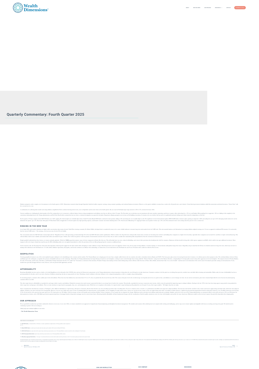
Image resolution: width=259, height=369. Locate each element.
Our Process (207, 7)
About (187, 7)
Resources (218, 7)
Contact (228, 7)
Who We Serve (196, 7)
